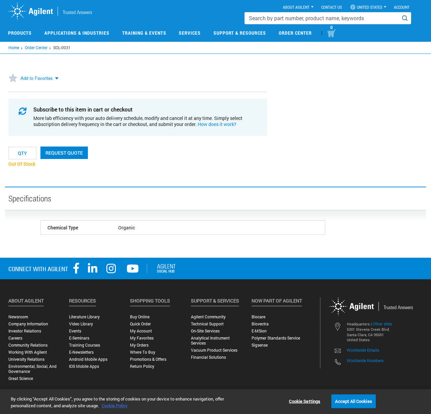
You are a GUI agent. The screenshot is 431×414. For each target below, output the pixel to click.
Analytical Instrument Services (210, 341)
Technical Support (207, 323)
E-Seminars (79, 338)
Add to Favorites (37, 78)
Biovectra (260, 323)
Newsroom (18, 316)
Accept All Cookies (353, 401)
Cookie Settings (304, 401)
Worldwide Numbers (365, 360)
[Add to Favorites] (12, 78)
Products (20, 33)
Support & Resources (239, 33)
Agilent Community (208, 316)
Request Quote (64, 153)
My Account (141, 330)
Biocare (258, 316)
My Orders (139, 345)
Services (190, 33)
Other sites (382, 323)
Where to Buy (142, 352)
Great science (20, 378)
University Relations (26, 359)
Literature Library (84, 316)
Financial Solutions (208, 357)
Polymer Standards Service (276, 338)
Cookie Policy (115, 406)
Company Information (28, 323)
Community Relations (27, 345)
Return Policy (142, 366)
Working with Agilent (27, 352)
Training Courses (84, 345)
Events (75, 330)
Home (13, 47)
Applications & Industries (76, 33)
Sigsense (260, 345)
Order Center (295, 33)
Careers (15, 338)
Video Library (81, 323)
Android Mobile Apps (88, 359)
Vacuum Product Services (214, 350)
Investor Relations (24, 330)
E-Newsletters (81, 352)
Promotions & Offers (148, 359)
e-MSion (259, 330)
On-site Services (205, 330)
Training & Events (144, 33)
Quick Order (140, 323)
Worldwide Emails (363, 350)
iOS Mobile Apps (84, 366)
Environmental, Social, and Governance (32, 369)
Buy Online (140, 316)
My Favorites (142, 338)
